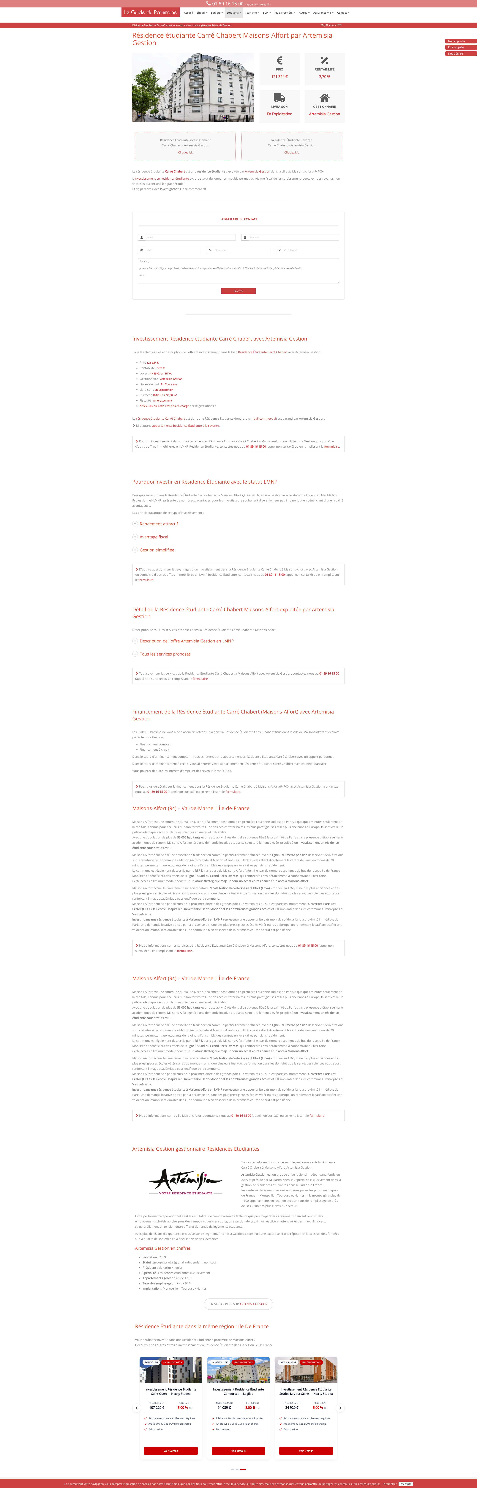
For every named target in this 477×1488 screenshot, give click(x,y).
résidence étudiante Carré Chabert (160, 418)
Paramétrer (390, 1484)
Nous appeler (456, 41)
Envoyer (238, 291)
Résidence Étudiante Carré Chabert (263, 352)
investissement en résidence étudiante (162, 178)
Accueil (188, 12)
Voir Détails (171, 1451)
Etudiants (233, 12)
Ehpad (201, 12)
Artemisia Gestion (257, 171)
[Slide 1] (234, 1469)
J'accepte (405, 1484)
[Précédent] (136, 1408)
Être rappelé (456, 47)
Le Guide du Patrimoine (150, 12)
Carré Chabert (175, 171)
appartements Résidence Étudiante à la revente (185, 426)
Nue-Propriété (284, 12)
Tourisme (251, 12)
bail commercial (265, 418)
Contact (342, 12)
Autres (303, 12)
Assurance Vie (322, 12)
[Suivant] (340, 1408)
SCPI (266, 12)
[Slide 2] (239, 1469)
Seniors (216, 12)
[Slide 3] (244, 1469)
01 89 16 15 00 (228, 3)
